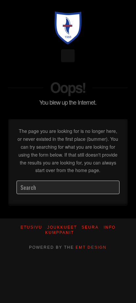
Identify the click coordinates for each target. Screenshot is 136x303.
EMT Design (91, 247)
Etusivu (31, 227)
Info (110, 227)
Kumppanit (59, 232)
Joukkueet (62, 227)
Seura (90, 227)
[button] (68, 55)
